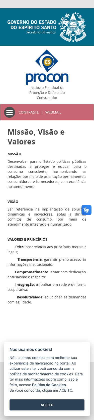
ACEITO (47, 405)
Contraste (29, 112)
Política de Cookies (49, 385)
